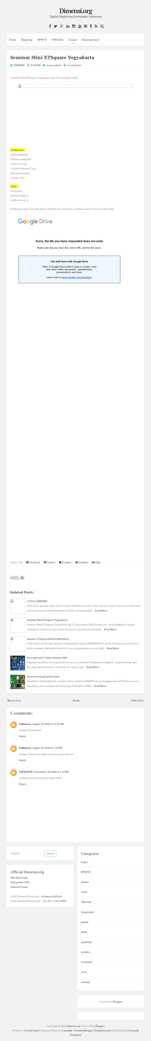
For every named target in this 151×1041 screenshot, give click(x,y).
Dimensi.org (75, 10)
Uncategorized (90, 39)
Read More (101, 610)
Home (12, 39)
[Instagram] (72, 26)
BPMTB (42, 39)
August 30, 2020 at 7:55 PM (47, 747)
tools (84, 972)
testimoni (86, 962)
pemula (85, 952)
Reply (22, 736)
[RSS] (95, 26)
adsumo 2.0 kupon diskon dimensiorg (48, 638)
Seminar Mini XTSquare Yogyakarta (52, 57)
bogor (84, 862)
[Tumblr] (90, 26)
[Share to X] (19, 578)
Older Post (137, 700)
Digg (98, 562)
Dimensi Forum (19, 887)
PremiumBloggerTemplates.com (92, 1030)
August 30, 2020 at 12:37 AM (48, 724)
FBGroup (86, 902)
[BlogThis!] (15, 578)
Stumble (83, 562)
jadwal (57, 65)
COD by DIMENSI (37, 601)
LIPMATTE (26, 771)
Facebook (34, 562)
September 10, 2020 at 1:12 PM (51, 771)
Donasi (73, 39)
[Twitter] (54, 26)
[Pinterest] (84, 26)
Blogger (117, 1001)
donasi (85, 882)
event (49, 65)
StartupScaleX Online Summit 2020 (47, 657)
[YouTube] (78, 26)
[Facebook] (49, 26)
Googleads (87, 912)
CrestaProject (31, 1030)
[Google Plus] (61, 26)
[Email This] (12, 578)
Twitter (50, 562)
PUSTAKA (58, 39)
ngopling (86, 942)
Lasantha (67, 1030)
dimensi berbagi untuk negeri (43, 676)
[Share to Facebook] (22, 578)
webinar (85, 982)
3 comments (74, 65)
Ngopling (26, 39)
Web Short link (19, 877)
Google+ (66, 562)
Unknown (25, 724)
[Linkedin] (66, 26)
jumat (84, 932)
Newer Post (14, 700)
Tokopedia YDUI (19, 882)
